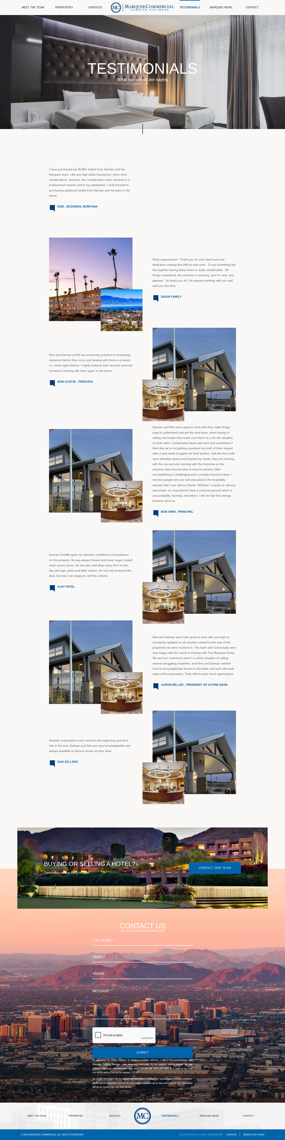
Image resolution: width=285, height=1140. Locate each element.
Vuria (260, 1134)
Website (248, 1134)
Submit (142, 1052)
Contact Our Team (215, 867)
